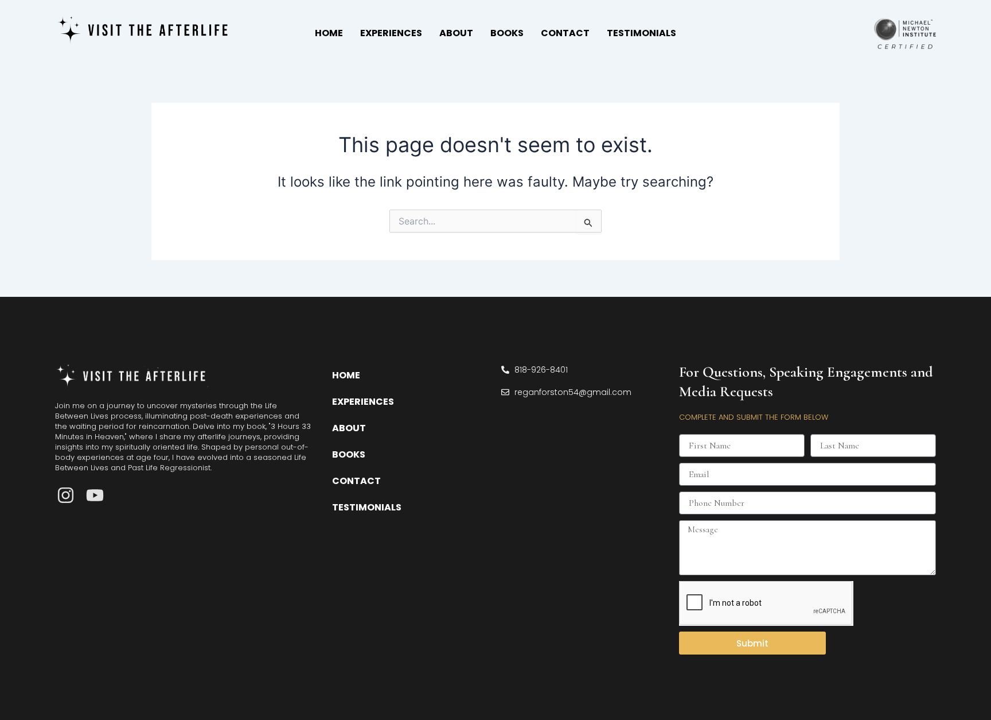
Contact (565, 33)
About (456, 33)
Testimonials (641, 33)
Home (329, 33)
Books (507, 33)
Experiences (391, 33)
